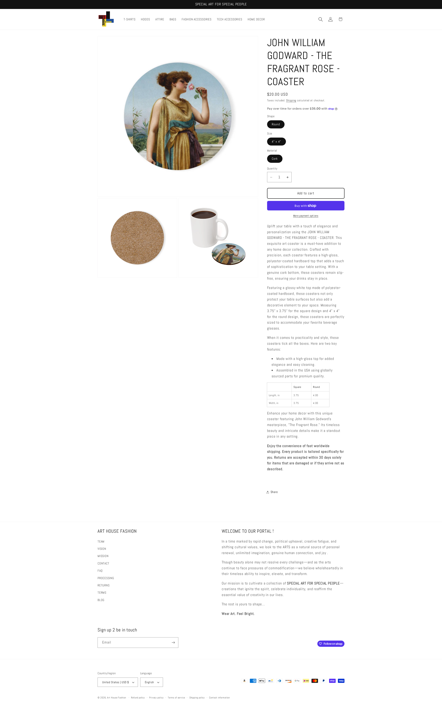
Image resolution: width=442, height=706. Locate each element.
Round (276, 124)
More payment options (305, 216)
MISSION (103, 556)
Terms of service (176, 697)
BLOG (101, 600)
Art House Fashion (116, 697)
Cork (275, 159)
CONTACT (103, 563)
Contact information (219, 697)
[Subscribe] (173, 642)
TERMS (102, 592)
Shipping (291, 100)
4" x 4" (276, 141)
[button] (321, 19)
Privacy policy (156, 697)
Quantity (272, 168)
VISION (102, 549)
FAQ (100, 571)
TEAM (101, 541)
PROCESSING (106, 578)
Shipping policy (197, 697)
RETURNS (103, 585)
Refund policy (138, 697)
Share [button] (274, 492)
